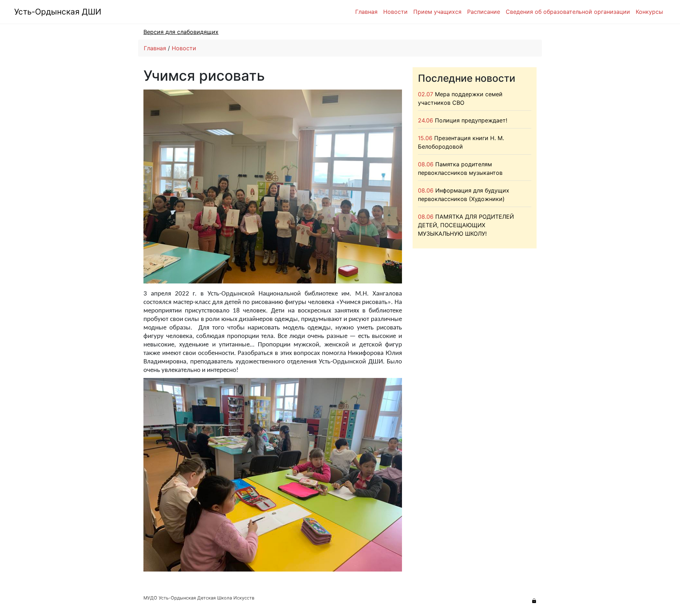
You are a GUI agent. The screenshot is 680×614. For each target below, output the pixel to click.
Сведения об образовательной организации (568, 11)
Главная (366, 11)
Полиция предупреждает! (471, 120)
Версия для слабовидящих (181, 31)
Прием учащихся (437, 11)
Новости (395, 11)
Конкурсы (649, 11)
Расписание (483, 11)
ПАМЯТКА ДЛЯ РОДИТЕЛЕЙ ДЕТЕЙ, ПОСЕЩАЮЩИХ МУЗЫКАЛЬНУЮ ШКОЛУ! (466, 225)
